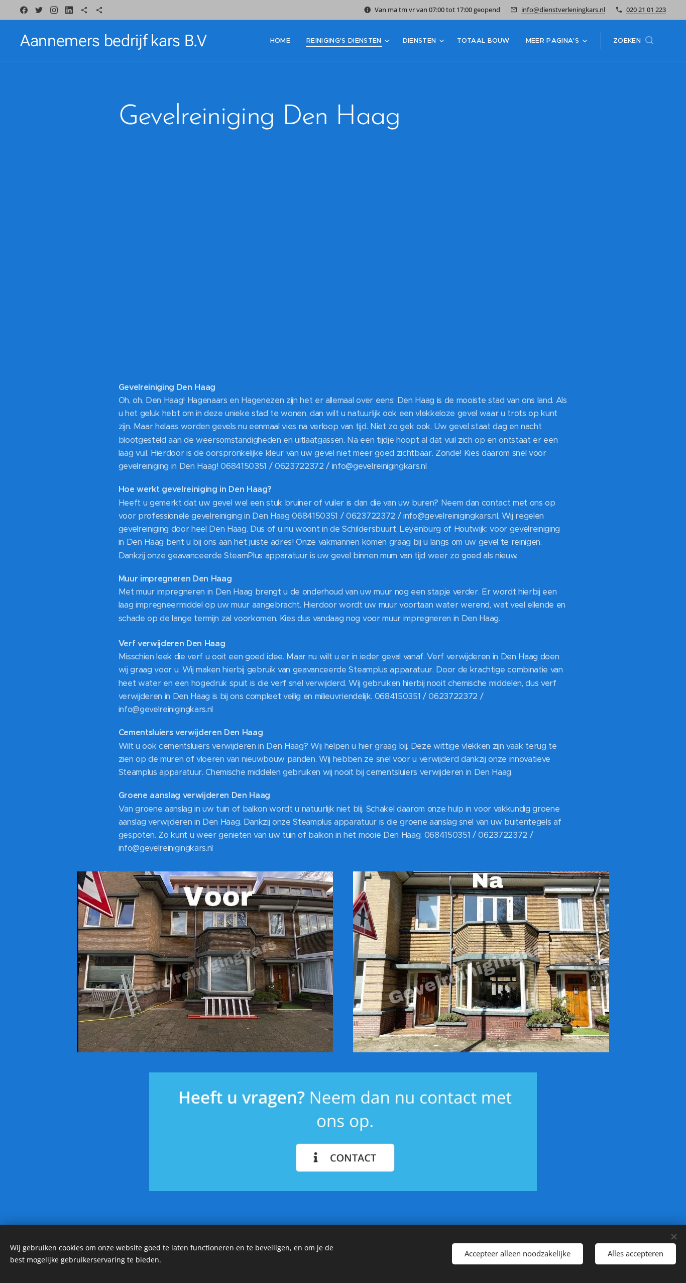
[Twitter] (39, 10)
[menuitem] (283, 40)
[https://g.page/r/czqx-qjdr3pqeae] (99, 10)
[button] (633, 40)
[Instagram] (54, 10)
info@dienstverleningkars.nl (563, 9)
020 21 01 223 (646, 9)
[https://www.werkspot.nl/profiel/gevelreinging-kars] (84, 10)
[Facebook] (24, 10)
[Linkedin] (69, 10)
